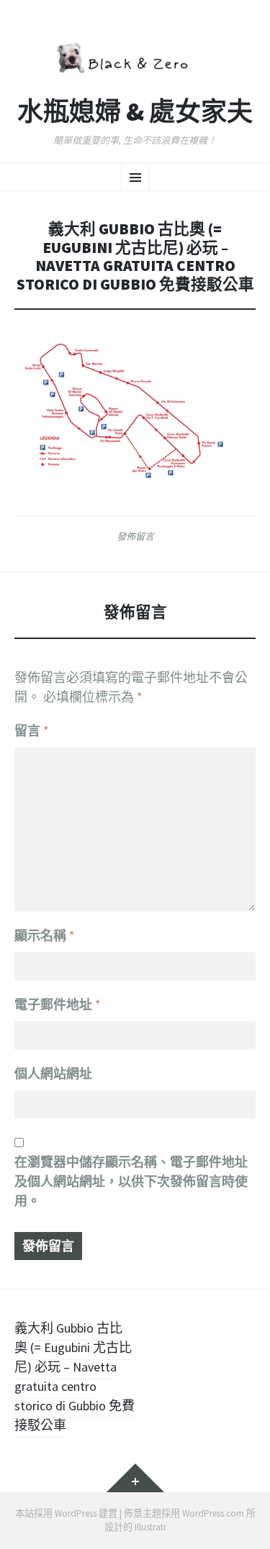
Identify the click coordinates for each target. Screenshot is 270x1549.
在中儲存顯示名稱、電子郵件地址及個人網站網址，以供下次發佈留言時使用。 (131, 1181)
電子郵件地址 (57, 1004)
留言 (31, 730)
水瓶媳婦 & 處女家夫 (135, 112)
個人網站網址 (53, 1073)
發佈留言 (135, 536)
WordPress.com (213, 1513)
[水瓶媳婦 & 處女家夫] (135, 56)
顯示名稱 (44, 935)
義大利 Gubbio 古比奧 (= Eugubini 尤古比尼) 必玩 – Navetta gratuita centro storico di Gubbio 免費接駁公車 (74, 1376)
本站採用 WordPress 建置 (66, 1513)
